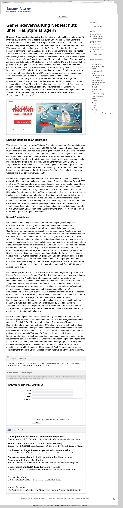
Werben (30, 498)
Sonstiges (95, 109)
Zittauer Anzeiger (48, 505)
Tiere (93, 107)
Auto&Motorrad (97, 71)
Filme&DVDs (96, 77)
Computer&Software (98, 75)
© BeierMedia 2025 (86, 498)
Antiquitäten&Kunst (98, 66)
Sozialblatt (84, 505)
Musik (94, 91)
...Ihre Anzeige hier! (97, 26)
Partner (36, 498)
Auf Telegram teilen (42, 490)
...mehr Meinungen (97, 54)
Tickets (94, 105)
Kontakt (41, 498)
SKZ (47, 366)
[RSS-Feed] (114, 499)
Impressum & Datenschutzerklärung (59, 498)
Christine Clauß (27, 366)
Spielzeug (95, 100)
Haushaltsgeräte (97, 80)
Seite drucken (20, 487)
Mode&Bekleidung (98, 93)
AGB (46, 498)
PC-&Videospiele (97, 96)
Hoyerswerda (76, 363)
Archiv (72, 498)
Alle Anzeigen (96, 64)
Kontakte (95, 87)
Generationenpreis (53, 363)
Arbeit (94, 68)
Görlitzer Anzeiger (37, 505)
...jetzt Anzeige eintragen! (102, 112)
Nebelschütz (39, 366)
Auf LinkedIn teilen (74, 490)
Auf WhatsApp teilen (59, 490)
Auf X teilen (29, 490)
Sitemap (77, 498)
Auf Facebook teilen (16, 490)
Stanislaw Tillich (13, 366)
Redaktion (24, 498)
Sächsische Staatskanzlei (35, 363)
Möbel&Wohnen (97, 89)
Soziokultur (20, 363)
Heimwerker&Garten (98, 82)
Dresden (11, 363)
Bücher (94, 73)
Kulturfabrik (66, 363)
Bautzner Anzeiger (19, 8)
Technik (94, 103)
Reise (94, 98)
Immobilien (95, 84)
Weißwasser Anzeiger (73, 505)
